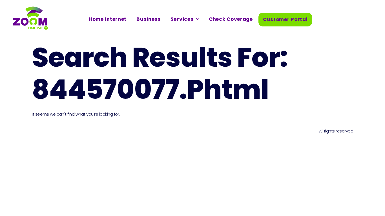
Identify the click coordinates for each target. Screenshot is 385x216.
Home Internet (108, 19)
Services (182, 19)
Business (148, 19)
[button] (184, 19)
